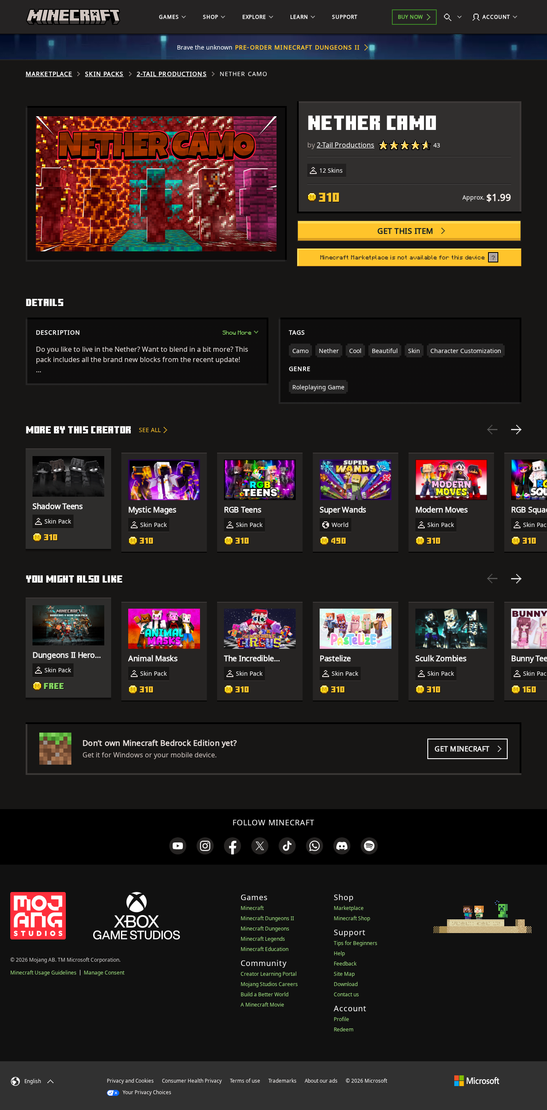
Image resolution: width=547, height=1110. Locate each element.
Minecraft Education (264, 949)
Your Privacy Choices (146, 1092)
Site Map (344, 974)
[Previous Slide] (492, 429)
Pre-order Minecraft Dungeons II (297, 47)
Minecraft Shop (352, 918)
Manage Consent (104, 972)
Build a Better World (264, 994)
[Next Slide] (516, 429)
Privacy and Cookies (130, 1081)
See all (150, 430)
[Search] (455, 17)
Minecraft (252, 908)
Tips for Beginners (355, 943)
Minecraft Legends (263, 938)
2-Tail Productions (172, 74)
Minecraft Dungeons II (267, 918)
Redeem (343, 1029)
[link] (177, 845)
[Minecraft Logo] (73, 17)
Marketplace (49, 74)
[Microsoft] (476, 1080)
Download (346, 984)
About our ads (321, 1081)
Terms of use (245, 1081)
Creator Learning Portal (269, 974)
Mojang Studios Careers (269, 984)
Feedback (345, 963)
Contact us (346, 994)
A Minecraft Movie (262, 1004)
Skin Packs (104, 74)
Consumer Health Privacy (192, 1081)
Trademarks (282, 1081)
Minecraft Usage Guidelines (43, 972)
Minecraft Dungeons (265, 928)
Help (339, 953)
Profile (341, 1019)
